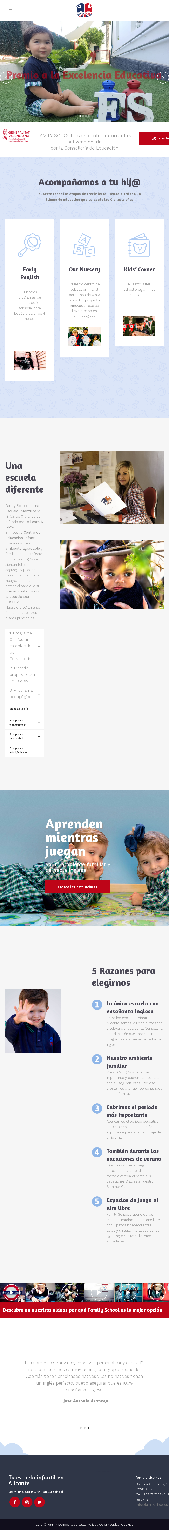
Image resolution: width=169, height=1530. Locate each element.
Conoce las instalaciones (77, 887)
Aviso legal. (77, 1525)
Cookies (127, 1525)
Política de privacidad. (104, 1525)
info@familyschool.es (152, 1505)
